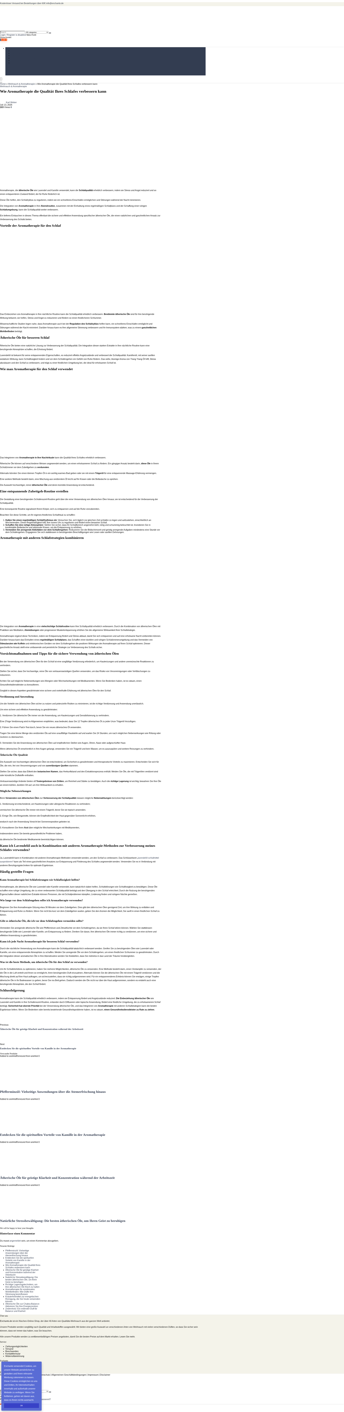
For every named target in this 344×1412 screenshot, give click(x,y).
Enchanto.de (6, 1321)
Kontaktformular (12, 1354)
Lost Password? (43, 1399)
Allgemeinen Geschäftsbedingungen (68, 1375)
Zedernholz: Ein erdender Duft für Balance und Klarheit (21, 1310)
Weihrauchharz (18, 51)
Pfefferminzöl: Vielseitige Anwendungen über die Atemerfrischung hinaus (53, 1091)
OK (21, 1406)
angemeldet (15, 1241)
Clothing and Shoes (20, 60)
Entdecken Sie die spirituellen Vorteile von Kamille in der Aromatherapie (38, 1048)
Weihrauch (10, 48)
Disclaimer (105, 1375)
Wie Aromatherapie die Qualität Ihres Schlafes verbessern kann (22, 1266)
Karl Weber (11, 102)
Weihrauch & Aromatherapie (21, 84)
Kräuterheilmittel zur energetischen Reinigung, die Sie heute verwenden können (22, 1299)
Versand (9, 1349)
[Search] (1, 82)
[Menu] (1, 79)
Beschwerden (12, 1351)
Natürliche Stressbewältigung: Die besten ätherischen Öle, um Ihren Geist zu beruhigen (62, 1221)
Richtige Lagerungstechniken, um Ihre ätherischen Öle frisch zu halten (22, 1285)
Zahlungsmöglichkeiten (16, 1346)
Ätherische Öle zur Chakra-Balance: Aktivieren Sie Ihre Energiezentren (22, 1305)
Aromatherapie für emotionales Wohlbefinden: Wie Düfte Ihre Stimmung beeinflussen (20, 1291)
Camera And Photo (20, 55)
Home (3, 84)
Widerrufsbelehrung (14, 1356)
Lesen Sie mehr (127, 1336)
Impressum (93, 1375)
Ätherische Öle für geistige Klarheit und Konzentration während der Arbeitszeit (41, 1029)
